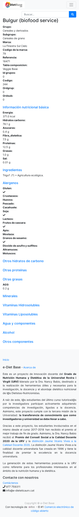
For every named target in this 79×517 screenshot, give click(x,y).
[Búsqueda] (72, 14)
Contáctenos (10, 482)
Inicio (6, 359)
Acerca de (29, 367)
